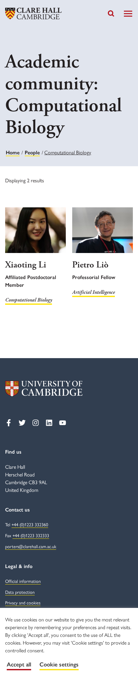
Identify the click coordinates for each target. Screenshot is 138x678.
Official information (23, 581)
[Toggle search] (111, 13)
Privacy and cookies (22, 602)
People (32, 152)
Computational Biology (28, 300)
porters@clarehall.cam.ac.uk (30, 546)
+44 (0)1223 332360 (30, 524)
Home (13, 152)
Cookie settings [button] (59, 664)
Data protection (20, 592)
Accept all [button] (19, 664)
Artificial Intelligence (93, 292)
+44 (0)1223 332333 (31, 535)
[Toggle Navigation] (128, 14)
